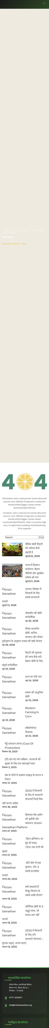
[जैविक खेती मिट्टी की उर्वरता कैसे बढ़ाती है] (12, 549)
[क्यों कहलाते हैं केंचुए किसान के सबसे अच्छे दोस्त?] (12, 889)
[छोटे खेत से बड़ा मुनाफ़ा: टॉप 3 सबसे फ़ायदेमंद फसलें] (12, 865)
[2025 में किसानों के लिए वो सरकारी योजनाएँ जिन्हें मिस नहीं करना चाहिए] (12, 793)
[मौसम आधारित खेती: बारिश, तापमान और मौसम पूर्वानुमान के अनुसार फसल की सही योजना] (12, 631)
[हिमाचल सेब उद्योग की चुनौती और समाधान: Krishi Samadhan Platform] (12, 817)
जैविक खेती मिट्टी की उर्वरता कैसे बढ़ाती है (34, 548)
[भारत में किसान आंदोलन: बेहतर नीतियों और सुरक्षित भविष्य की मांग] (12, 570)
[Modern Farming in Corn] (12, 711)
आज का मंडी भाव (33, 676)
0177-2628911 (15, 997)
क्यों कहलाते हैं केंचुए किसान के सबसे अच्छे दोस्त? (34, 891)
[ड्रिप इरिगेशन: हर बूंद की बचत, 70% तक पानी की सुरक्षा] (12, 841)
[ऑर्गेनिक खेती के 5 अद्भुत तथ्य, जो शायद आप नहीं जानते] (12, 909)
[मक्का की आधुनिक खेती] (12, 695)
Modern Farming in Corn (32, 712)
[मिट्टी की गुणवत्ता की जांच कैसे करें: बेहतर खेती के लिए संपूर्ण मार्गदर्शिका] (12, 655)
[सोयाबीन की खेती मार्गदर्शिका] (12, 616)
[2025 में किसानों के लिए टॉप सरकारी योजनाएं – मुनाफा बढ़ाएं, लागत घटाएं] (12, 933)
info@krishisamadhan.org (20, 1005)
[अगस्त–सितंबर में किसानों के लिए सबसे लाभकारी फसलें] (12, 592)
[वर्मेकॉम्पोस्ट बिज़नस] (12, 731)
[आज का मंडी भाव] (12, 679)
